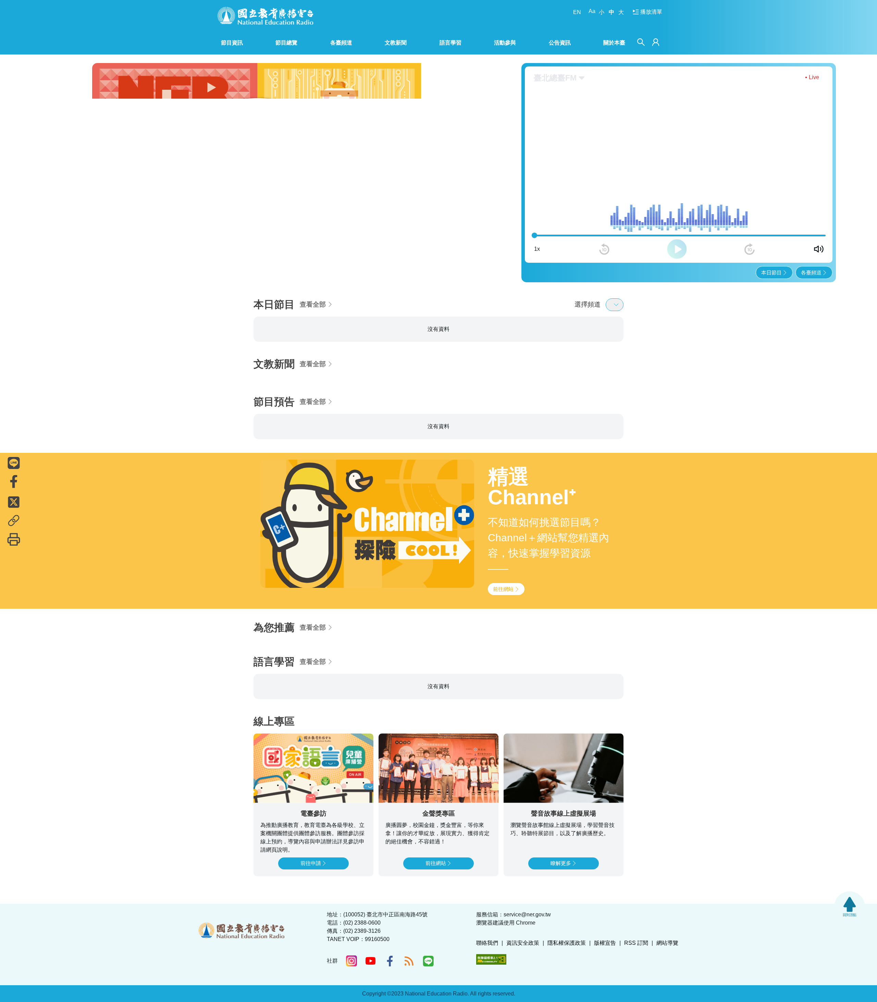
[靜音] (819, 249)
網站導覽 (667, 943)
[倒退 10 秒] (604, 249)
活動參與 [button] (505, 43)
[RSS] (409, 960)
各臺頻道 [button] (341, 43)
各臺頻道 (811, 272)
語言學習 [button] (450, 43)
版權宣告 (605, 943)
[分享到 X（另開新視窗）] (13, 501)
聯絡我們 (487, 943)
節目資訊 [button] (232, 43)
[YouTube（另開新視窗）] (370, 961)
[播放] (677, 249)
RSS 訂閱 (636, 943)
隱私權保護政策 (566, 943)
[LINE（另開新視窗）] (428, 960)
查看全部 (313, 304)
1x (537, 249)
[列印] (14, 539)
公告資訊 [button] (560, 43)
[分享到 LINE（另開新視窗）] (14, 463)
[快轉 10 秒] (749, 249)
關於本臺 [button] (614, 43)
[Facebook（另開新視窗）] (389, 960)
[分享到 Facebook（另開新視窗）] (13, 481)
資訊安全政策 (522, 943)
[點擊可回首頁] (265, 15)
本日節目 (771, 272)
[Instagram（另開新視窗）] (351, 960)
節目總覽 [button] (286, 43)
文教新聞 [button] (396, 43)
